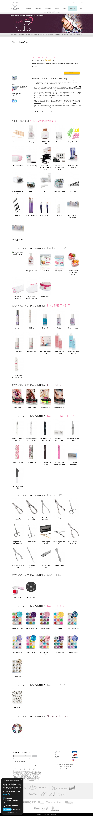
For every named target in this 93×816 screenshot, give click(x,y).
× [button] (21, 779)
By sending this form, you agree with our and (41, 417)
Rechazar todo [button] (17, 809)
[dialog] (12, 796)
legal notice (46, 417)
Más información (6, 794)
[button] (12, 812)
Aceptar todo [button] (7, 809)
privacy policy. (52, 417)
